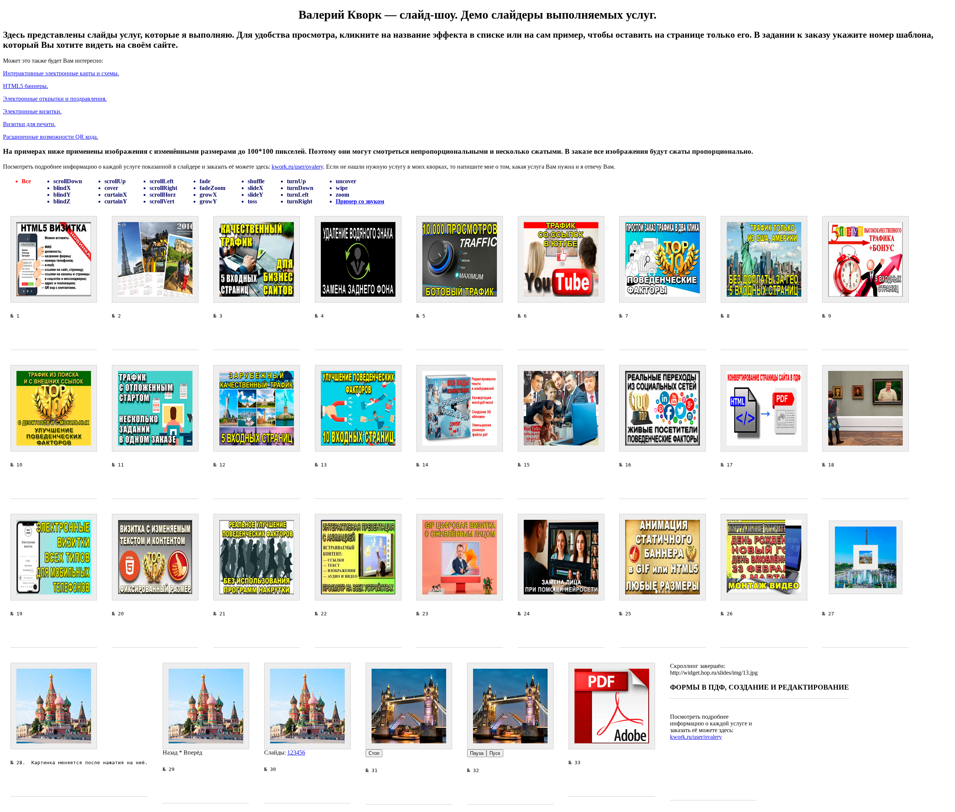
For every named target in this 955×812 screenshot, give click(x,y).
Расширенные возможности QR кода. (50, 137)
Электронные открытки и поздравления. (55, 99)
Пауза (476, 753)
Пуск (494, 753)
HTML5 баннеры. (25, 86)
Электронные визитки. (32, 111)
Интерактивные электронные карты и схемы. (61, 73)
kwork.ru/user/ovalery (297, 166)
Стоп (374, 753)
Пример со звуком (360, 201)
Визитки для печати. (29, 124)
